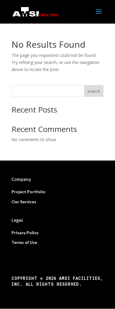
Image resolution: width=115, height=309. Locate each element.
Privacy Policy (25, 232)
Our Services (24, 201)
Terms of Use (24, 242)
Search (93, 91)
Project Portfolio (28, 191)
